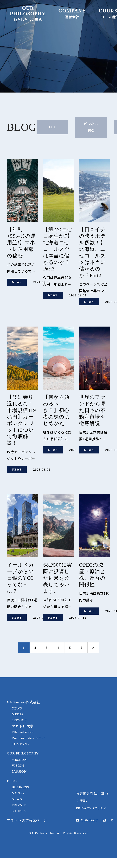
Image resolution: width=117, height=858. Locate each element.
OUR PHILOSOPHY (23, 753)
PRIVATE (19, 805)
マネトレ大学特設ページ (27, 820)
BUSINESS (20, 787)
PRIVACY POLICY (91, 808)
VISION (18, 765)
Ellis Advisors (23, 732)
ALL (52, 127)
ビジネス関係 (91, 127)
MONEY (18, 793)
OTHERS (19, 811)
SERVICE (19, 720)
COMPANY (21, 744)
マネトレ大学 (23, 726)
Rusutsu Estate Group (29, 738)
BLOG (12, 781)
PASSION (19, 771)
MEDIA (18, 714)
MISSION (19, 759)
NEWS (17, 708)
